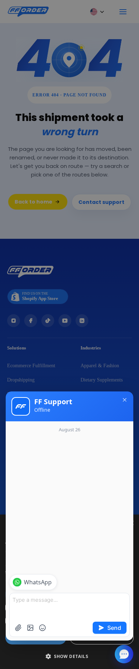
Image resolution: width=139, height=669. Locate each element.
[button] (69, 656)
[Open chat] (124, 654)
